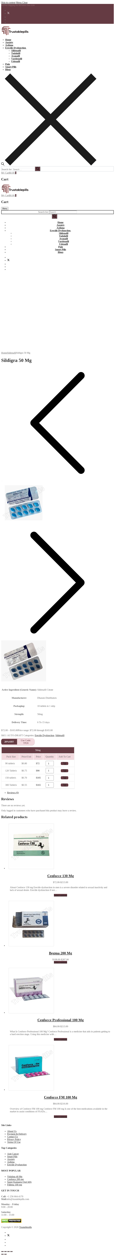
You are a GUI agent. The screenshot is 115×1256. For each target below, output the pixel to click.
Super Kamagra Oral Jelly (19, 1182)
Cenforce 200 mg (15, 1179)
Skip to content (8, 2)
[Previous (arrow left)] (2, 1254)
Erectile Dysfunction (44, 735)
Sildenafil (11, 353)
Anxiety (11, 1159)
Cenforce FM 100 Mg (60, 1097)
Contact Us (12, 1136)
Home (4, 353)
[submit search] (37, 169)
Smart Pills (12, 1156)
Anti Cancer (13, 1154)
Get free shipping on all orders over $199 (18, 5)
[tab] (60, 792)
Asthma (11, 1162)
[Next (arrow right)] (5, 1254)
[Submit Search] (54, 216)
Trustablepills (25, 1227)
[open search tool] (48, 164)
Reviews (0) (13, 792)
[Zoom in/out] (2, 1251)
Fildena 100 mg (14, 1184)
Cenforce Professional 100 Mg (60, 1020)
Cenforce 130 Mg (60, 876)
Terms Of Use (14, 1142)
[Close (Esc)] (11, 1251)
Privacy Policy (14, 1139)
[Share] (8, 1251)
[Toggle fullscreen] (5, 1251)
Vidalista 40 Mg (14, 1176)
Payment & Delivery (17, 1134)
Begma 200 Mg (60, 953)
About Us (11, 1131)
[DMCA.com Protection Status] (11, 1222)
